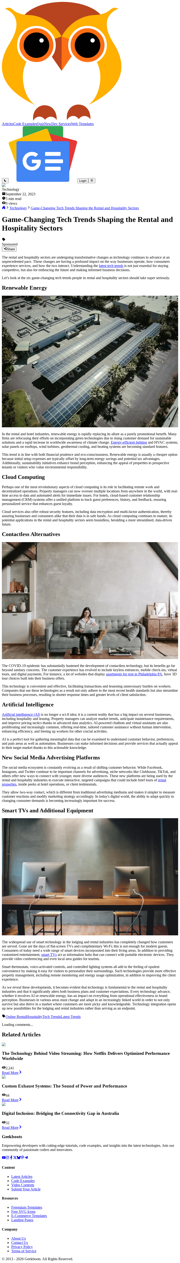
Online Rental (16, 1017)
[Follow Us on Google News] (43, 180)
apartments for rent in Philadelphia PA (134, 674)
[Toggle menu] (91, 180)
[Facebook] (11, 1158)
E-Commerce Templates (29, 1216)
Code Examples (23, 1181)
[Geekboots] (61, 120)
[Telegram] (26, 1158)
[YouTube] (4, 1158)
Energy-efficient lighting (129, 442)
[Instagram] (7, 1158)
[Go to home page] (4, 208)
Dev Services (61, 124)
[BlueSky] (19, 1158)
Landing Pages (22, 1220)
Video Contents (22, 1185)
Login (82, 180)
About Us (18, 1238)
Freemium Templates (26, 1207)
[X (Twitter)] (15, 1158)
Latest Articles (21, 1177)
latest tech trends (111, 266)
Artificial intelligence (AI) (21, 714)
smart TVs (49, 955)
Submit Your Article (26, 1189)
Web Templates (82, 124)
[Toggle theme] (5, 180)
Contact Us (19, 1243)
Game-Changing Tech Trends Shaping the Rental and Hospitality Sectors (85, 208)
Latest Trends (71, 1017)
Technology (18, 208)
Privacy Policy (22, 1247)
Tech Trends (51, 1017)
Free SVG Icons (23, 1212)
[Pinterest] (22, 1158)
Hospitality (34, 1017)
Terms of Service (23, 1251)
